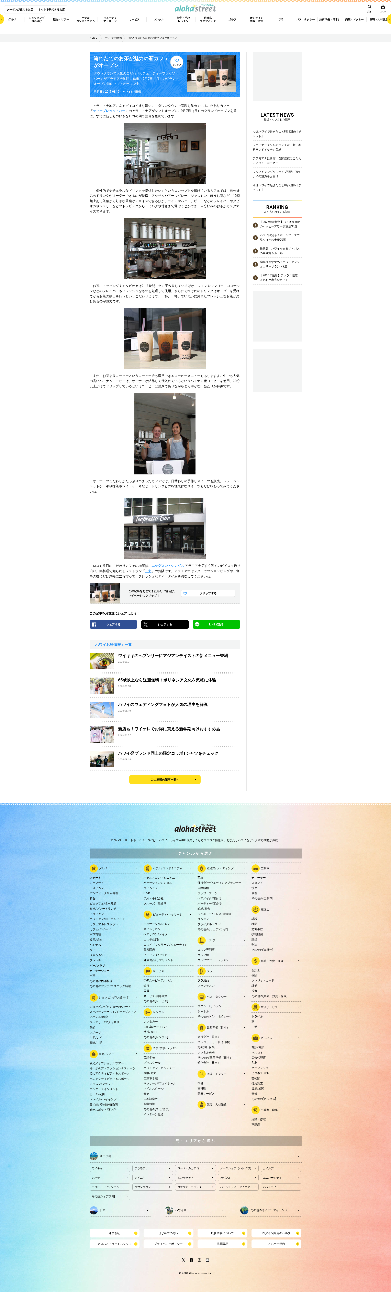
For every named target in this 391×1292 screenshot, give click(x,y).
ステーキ (95, 877)
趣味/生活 (96, 1042)
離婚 (254, 939)
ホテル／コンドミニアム (159, 877)
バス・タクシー (217, 996)
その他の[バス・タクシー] (214, 1016)
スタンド (257, 882)
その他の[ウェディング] (213, 929)
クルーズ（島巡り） (156, 903)
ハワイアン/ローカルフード (107, 919)
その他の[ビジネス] (264, 1098)
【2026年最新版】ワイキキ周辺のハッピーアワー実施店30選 (280, 224)
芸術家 (256, 1078)
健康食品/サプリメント (158, 960)
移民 (254, 923)
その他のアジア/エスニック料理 (110, 986)
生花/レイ (96, 1037)
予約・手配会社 (154, 898)
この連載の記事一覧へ (165, 779)
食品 (92, 1027)
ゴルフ (211, 940)
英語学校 (149, 1057)
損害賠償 (257, 934)
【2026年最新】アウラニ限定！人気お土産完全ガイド (280, 277)
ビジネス (266, 1037)
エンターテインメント (104, 1089)
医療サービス (206, 1093)
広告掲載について (222, 1233)
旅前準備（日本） (218, 1027)
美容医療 (149, 949)
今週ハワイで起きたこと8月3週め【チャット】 (277, 134)
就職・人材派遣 (217, 1104)
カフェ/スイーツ (100, 929)
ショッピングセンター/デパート (110, 1006)
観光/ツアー (106, 1053)
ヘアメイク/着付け (210, 898)
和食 (92, 898)
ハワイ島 (181, 1210)
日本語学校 (151, 1098)
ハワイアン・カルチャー (159, 1068)
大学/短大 (150, 1073)
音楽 (146, 1093)
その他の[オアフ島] (103, 1196)
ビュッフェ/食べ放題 (103, 903)
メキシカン (97, 955)
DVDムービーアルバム (158, 980)
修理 (254, 893)
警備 (254, 1093)
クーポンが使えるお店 (20, 9)
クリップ (176, 65)
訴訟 (254, 918)
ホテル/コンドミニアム (167, 868)
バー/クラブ (97, 965)
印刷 (254, 1062)
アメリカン (97, 888)
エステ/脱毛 (151, 939)
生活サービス (269, 1007)
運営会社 (114, 1233)
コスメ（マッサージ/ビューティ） (166, 944)
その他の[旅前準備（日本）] (215, 1057)
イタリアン (97, 913)
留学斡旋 (149, 1104)
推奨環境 (222, 1243)
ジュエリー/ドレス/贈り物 (214, 913)
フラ (209, 971)
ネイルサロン (152, 929)
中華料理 (95, 934)
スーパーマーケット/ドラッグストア (113, 1011)
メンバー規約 (276, 1243)
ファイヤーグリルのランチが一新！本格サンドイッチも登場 (277, 147)
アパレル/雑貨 (99, 1016)
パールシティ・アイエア (235, 1187)
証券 (254, 985)
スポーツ (95, 1032)
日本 (102, 1210)
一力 (148, 571)
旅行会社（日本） (209, 1036)
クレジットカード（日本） (215, 1042)
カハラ (96, 1177)
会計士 (256, 970)
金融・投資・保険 (272, 960)
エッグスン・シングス (168, 566)
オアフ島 (105, 1156)
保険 (254, 975)
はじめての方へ (168, 1233)
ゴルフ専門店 (206, 949)
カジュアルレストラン (104, 924)
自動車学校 (151, 1078)
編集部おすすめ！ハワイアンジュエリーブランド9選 (280, 264)
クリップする (208, 593)
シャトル (203, 1011)
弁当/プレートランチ (103, 908)
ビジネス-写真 (261, 1073)
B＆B (147, 893)
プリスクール (152, 1062)
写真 (200, 877)
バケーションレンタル (158, 882)
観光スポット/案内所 (103, 1109)
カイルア (268, 1168)
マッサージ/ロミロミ (157, 923)
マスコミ (257, 1052)
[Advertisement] (277, 370)
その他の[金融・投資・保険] (269, 996)
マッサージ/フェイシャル (160, 1083)
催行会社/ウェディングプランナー (220, 882)
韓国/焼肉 (96, 939)
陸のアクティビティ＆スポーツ (110, 1073)
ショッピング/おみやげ (114, 997)
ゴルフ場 (203, 955)
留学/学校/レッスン (165, 1048)
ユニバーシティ (272, 1177)
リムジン (203, 919)
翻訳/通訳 (258, 1047)
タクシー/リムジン (210, 1006)
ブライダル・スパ (209, 924)
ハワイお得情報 (132, 91)
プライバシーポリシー (168, 1243)
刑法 (254, 944)
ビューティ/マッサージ (167, 914)
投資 (254, 990)
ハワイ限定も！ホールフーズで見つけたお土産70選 (280, 237)
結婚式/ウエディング (220, 868)
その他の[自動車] (262, 898)
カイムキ (140, 1177)
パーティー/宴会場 (210, 903)
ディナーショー (100, 970)
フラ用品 (203, 980)
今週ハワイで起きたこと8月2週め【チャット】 (277, 187)
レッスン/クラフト (102, 1083)
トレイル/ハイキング (103, 1099)
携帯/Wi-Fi (150, 1032)
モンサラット (185, 1177)
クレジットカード (263, 980)
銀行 (146, 985)
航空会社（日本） (209, 1062)
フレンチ (95, 960)
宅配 (92, 975)
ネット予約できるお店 (51, 9)
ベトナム (95, 944)
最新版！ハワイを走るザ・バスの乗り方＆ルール (280, 251)
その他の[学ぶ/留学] (156, 1109)
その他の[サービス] (156, 1001)
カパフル (225, 1177)
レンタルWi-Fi (206, 1052)
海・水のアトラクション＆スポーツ (112, 1068)
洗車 (254, 888)
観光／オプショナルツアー (107, 1063)
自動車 (265, 868)
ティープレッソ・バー (109, 111)
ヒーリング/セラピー (157, 955)
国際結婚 (203, 888)
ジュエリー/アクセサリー (106, 1022)
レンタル (158, 1012)
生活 (254, 1026)
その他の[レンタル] (156, 1037)
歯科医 (202, 1088)
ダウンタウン (143, 1187)
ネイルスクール (154, 1088)
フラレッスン (206, 985)
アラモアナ (141, 1168)
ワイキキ (97, 1168)
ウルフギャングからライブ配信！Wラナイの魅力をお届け (277, 174)
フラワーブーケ (207, 893)
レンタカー (151, 1021)
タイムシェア (152, 888)
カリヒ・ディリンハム (105, 1187)
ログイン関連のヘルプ (276, 1233)
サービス (158, 971)
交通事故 (257, 929)
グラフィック (260, 1068)
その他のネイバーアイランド (269, 1210)
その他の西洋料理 (101, 981)
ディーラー (259, 877)
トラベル (257, 1016)
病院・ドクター (217, 1073)
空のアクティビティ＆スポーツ (110, 1078)
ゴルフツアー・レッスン (213, 960)
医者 (200, 1083)
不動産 (256, 1124)
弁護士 (265, 909)
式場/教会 (204, 908)
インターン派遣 (154, 1114)
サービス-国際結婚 (155, 996)
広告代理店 (259, 1057)
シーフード (97, 882)
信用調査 (257, 1083)
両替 (146, 990)
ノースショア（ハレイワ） (236, 1168)
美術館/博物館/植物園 (104, 1104)
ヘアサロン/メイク (156, 934)
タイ (92, 949)
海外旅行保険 (206, 1047)
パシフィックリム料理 (104, 893)
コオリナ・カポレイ (189, 1187)
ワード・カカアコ (188, 1168)
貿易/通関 (258, 1088)
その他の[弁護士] (262, 949)
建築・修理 (259, 1119)
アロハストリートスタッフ (114, 1243)
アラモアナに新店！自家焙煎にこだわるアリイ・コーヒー (277, 160)
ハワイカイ (270, 1187)
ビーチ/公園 (97, 1094)
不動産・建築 (269, 1109)
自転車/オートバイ (156, 1026)
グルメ (103, 868)
